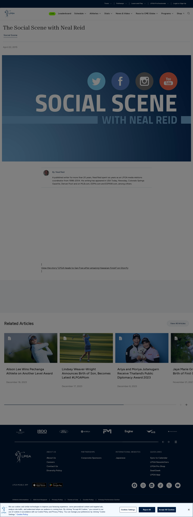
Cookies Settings (128, 510)
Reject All (147, 510)
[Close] (189, 510)
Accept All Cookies (166, 510)
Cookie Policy (22, 514)
